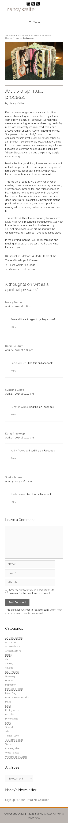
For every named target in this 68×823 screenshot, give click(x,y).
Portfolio (9, 714)
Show (8, 723)
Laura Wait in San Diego (22, 265)
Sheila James (13, 477)
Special (9, 727)
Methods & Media (31, 256)
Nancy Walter (13, 302)
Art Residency (12, 646)
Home (20, 35)
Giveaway (10, 676)
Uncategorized (13, 748)
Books (8, 655)
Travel (8, 744)
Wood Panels (12, 752)
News (8, 706)
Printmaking (11, 718)
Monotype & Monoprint (17, 697)
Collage (9, 667)
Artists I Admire (13, 650)
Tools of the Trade (14, 740)
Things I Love (12, 735)
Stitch (8, 731)
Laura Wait (11, 221)
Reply (13, 327)
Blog (26, 35)
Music (8, 701)
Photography (12, 710)
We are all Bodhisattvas (22, 269)
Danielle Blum (14, 346)
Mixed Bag (35, 35)
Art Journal (11, 642)
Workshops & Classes (25, 260)
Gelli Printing (12, 672)
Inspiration (14, 256)
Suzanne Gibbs (14, 389)
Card (7, 659)
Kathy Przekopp (15, 433)
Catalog (9, 663)
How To (9, 680)
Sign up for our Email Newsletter (27, 800)
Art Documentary (14, 638)
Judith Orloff (38, 138)
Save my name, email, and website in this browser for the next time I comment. (32, 591)
